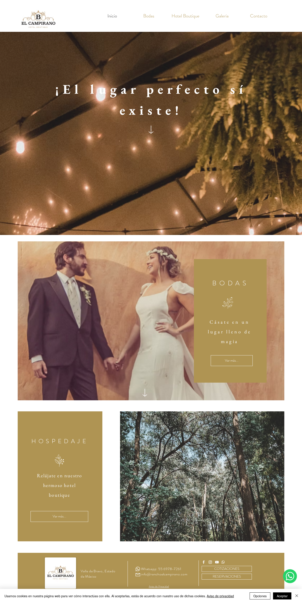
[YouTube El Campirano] (217, 562)
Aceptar (282, 596)
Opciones (260, 596)
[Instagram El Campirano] (210, 562)
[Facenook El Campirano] (203, 562)
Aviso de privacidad (220, 596)
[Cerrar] (296, 595)
